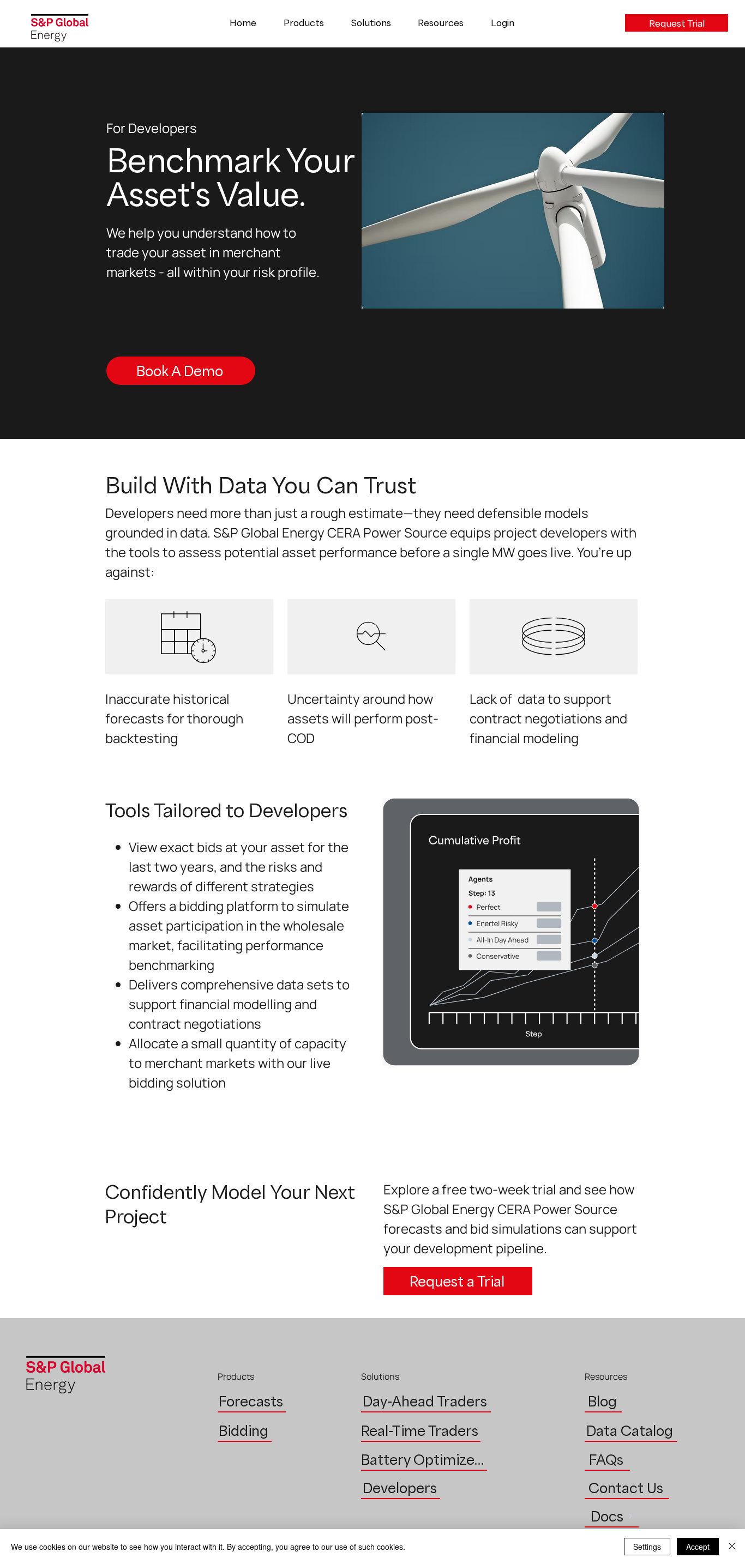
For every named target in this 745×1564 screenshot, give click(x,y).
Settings (647, 1546)
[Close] (731, 1546)
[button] (303, 23)
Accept (698, 1546)
